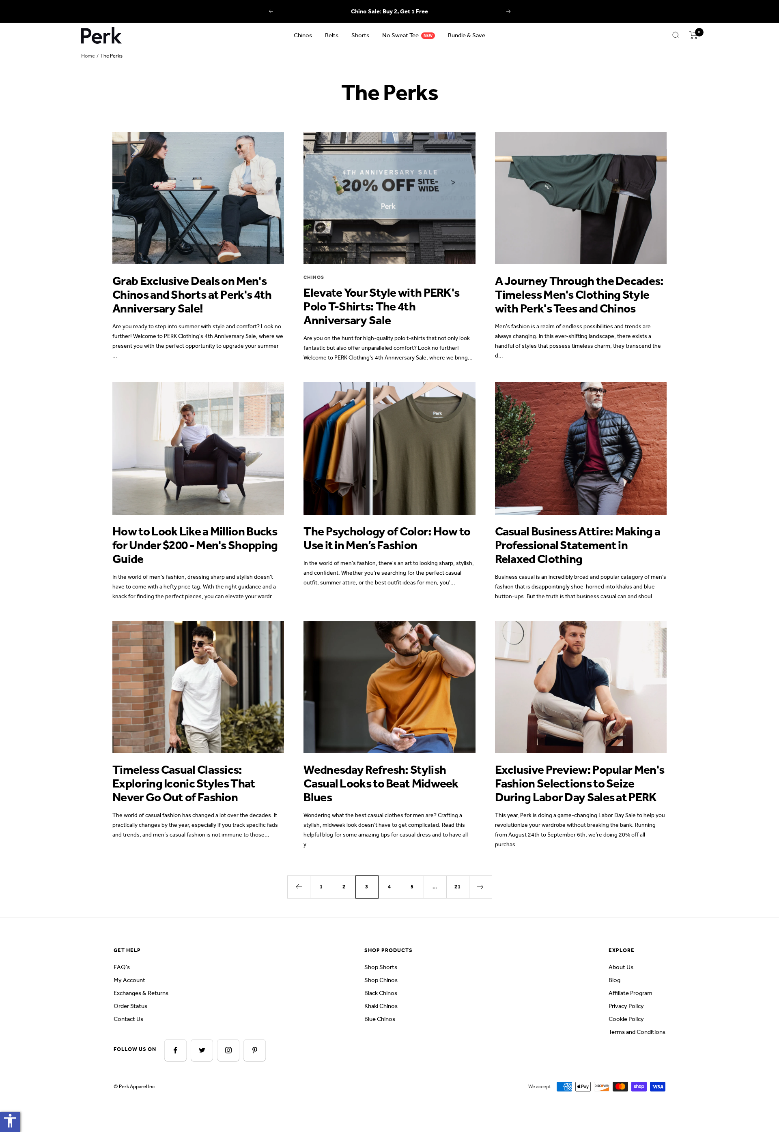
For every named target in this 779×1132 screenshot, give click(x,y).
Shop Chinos (381, 980)
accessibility (10, 1121)
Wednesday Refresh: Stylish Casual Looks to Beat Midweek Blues (380, 783)
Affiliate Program (630, 993)
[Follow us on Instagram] (228, 1050)
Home (88, 56)
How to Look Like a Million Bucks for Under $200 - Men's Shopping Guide (195, 545)
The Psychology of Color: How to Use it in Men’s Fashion (386, 538)
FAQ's (122, 967)
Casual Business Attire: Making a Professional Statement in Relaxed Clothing (578, 545)
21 (457, 887)
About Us (621, 967)
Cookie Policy (626, 1019)
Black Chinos (380, 993)
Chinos (303, 35)
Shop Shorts (380, 967)
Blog (614, 980)
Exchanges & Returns (141, 993)
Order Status (130, 1006)
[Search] (676, 35)
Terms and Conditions (637, 1032)
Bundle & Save (466, 35)
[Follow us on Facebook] (175, 1050)
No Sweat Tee (400, 35)
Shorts (360, 35)
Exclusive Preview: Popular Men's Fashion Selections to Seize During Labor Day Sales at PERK (580, 783)
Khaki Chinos (381, 1006)
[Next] (480, 886)
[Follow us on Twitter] (202, 1050)
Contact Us (128, 1019)
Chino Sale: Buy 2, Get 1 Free (389, 11)
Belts (331, 35)
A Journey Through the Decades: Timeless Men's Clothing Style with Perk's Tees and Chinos (579, 295)
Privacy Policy (626, 1006)
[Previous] (298, 886)
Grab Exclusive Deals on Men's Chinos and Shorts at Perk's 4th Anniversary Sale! (191, 295)
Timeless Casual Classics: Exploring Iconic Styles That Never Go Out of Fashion (183, 783)
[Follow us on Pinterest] (254, 1050)
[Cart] (693, 35)
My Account (129, 980)
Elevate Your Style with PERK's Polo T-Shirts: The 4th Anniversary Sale (381, 306)
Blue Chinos (379, 1019)
